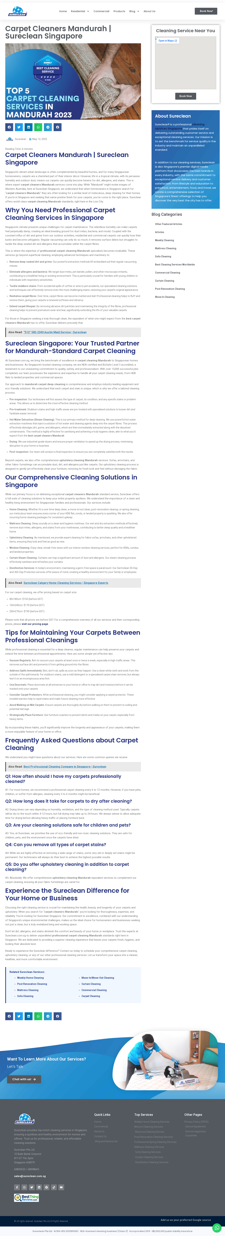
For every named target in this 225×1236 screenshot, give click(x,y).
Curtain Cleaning (91, 984)
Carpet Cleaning (91, 996)
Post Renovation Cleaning (32, 984)
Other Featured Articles (168, 224)
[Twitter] (32, 1187)
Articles (159, 232)
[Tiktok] (54, 1187)
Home (63, 11)
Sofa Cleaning (25, 996)
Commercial (101, 11)
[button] (9, 127)
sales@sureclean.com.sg (30, 1176)
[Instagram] (24, 1187)
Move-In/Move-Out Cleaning (98, 977)
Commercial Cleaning (94, 990)
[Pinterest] (46, 1187)
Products (119, 11)
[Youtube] (61, 1187)
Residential (78, 11)
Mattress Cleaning (27, 990)
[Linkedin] (39, 1187)
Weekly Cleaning (164, 240)
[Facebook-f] (17, 1187)
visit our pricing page (35, 624)
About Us (149, 11)
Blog (132, 11)
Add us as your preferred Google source (186, 1220)
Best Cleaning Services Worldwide (175, 264)
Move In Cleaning (165, 297)
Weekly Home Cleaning (30, 977)
